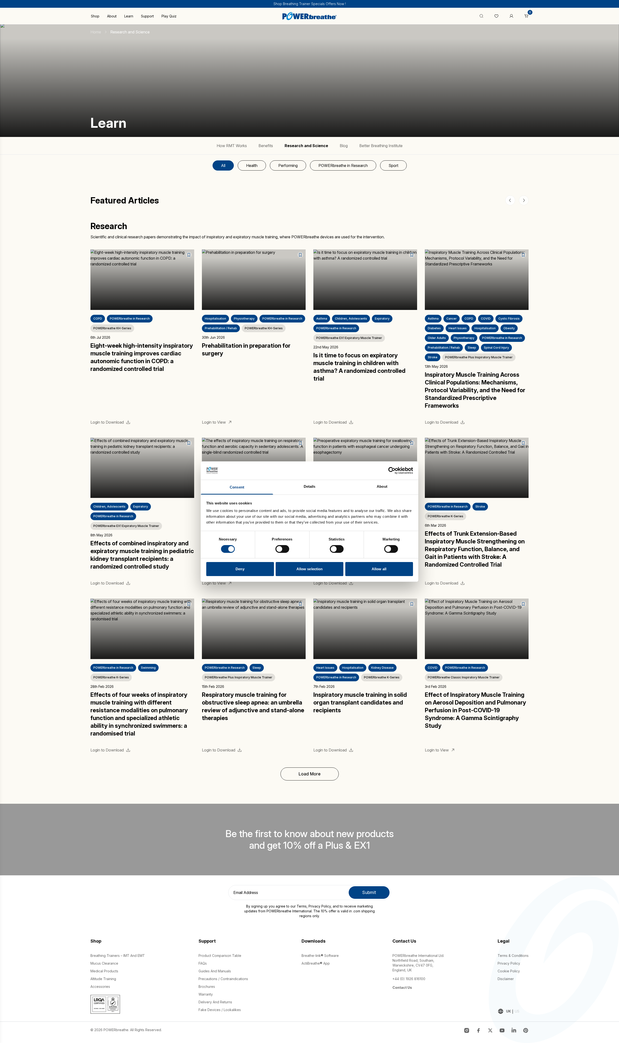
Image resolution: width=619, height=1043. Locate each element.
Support (147, 16)
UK (508, 1011)
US (517, 1011)
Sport (393, 165)
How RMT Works (232, 145)
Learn (128, 16)
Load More (310, 773)
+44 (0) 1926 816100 (408, 979)
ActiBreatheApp (316, 963)
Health (252, 165)
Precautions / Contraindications (223, 979)
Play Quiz (169, 16)
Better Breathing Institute (381, 145)
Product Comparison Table (220, 955)
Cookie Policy (509, 971)
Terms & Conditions (513, 955)
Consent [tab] (237, 487)
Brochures (207, 986)
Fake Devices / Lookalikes (220, 1010)
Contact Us (402, 987)
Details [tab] (310, 486)
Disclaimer (506, 979)
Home (95, 32)
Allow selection (309, 569)
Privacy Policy (320, 906)
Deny (240, 569)
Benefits (265, 145)
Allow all (379, 569)
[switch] (282, 549)
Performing (288, 165)
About (112, 16)
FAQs (203, 963)
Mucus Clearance (104, 963)
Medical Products (104, 971)
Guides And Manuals (215, 971)
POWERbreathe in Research (343, 165)
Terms (302, 906)
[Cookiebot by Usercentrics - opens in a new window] (392, 470)
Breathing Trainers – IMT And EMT (117, 955)
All (223, 165)
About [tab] (382, 486)
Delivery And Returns (215, 1002)
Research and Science (306, 145)
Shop (95, 16)
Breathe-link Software (320, 955)
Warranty (206, 994)
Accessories (100, 986)
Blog (344, 145)
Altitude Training (103, 979)
